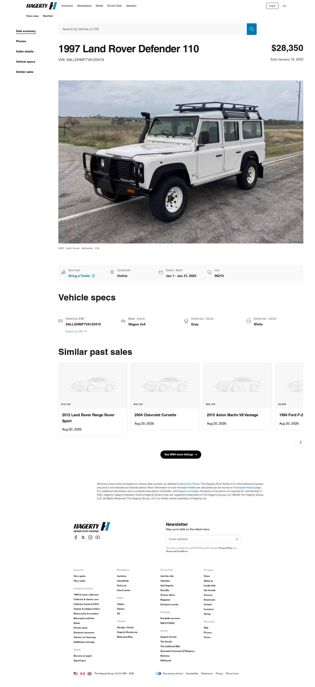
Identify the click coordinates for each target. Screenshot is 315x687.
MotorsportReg (125, 637)
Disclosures (207, 673)
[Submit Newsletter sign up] (236, 539)
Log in (272, 6)
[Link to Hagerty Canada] (83, 673)
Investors (209, 609)
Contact (208, 604)
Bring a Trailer (79, 276)
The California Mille (170, 646)
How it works (123, 590)
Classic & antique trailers (87, 609)
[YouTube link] (97, 537)
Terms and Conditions (177, 551)
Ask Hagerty (167, 585)
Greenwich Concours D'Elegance (177, 651)
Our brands (209, 590)
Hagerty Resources (127, 632)
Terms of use (232, 673)
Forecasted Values (243, 487)
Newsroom (209, 600)
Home (207, 576)
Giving (207, 614)
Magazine (165, 600)
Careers (208, 595)
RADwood (165, 660)
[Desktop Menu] (284, 6)
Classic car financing (85, 637)
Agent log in (80, 660)
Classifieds (123, 581)
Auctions (121, 576)
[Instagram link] (90, 537)
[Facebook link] (75, 537)
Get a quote (79, 576)
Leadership (209, 585)
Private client (80, 628)
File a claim (79, 581)
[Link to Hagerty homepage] (92, 527)
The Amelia (166, 641)
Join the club (167, 576)
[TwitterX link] (83, 537)
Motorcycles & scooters (86, 613)
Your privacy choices (173, 673)
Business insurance (84, 632)
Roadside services (170, 618)
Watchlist (48, 16)
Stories (121, 609)
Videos (120, 604)
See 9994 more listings (178, 454)
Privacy (208, 632)
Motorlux (165, 656)
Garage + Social (125, 627)
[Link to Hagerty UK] (90, 673)
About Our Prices (190, 483)
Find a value (32, 16)
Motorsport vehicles (84, 618)
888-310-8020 (167, 623)
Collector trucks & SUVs (86, 604)
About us (208, 581)
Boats (77, 623)
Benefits (164, 590)
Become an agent (83, 656)
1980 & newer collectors (86, 594)
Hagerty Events (168, 637)
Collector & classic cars (86, 599)
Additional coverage (84, 642)
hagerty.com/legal (188, 491)
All (118, 613)
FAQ (206, 628)
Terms (207, 637)
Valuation (165, 581)
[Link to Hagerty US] (76, 673)
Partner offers (167, 595)
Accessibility (192, 673)
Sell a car (122, 585)
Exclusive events (169, 604)
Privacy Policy (225, 548)
